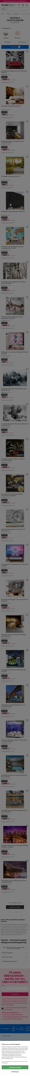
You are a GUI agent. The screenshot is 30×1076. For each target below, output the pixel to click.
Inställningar (15, 1071)
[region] (15, 1058)
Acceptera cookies (15, 1067)
